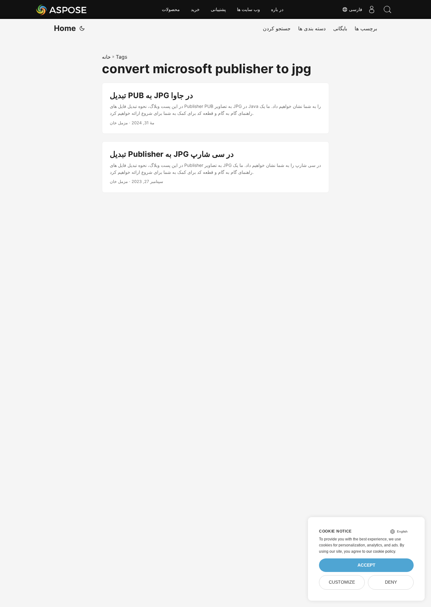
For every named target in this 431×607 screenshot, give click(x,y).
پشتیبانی (218, 9)
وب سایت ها (248, 9)
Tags (121, 57)
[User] (372, 9)
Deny (391, 582)
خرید (195, 9)
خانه (106, 57)
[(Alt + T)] (82, 28)
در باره (277, 9)
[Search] (387, 9)
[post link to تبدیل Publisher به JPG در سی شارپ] (215, 167)
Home (65, 28)
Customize (342, 582)
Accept (366, 565)
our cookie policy (380, 551)
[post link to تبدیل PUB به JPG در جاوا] (215, 108)
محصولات (171, 9)
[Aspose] (62, 9)
